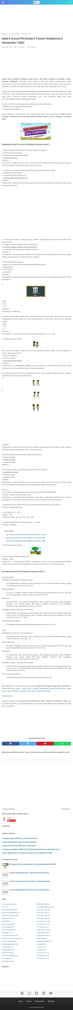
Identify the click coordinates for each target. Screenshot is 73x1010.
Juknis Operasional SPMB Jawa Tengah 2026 (19, 845)
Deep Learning (7, 924)
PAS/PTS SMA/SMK (9, 955)
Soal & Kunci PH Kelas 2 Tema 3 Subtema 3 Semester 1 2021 (26, 541)
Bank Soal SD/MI (8, 910)
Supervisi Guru (42, 952)
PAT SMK (6, 958)
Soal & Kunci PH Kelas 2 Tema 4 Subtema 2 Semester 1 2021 (26, 534)
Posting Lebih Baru (8, 809)
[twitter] (27, 744)
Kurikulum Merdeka (9, 935)
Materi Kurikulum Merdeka (11, 938)
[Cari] (70, 3)
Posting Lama (65, 809)
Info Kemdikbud (8, 930)
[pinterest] (45, 744)
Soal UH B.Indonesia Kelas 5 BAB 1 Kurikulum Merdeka (30, 881)
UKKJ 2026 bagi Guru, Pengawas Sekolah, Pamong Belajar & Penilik (27, 853)
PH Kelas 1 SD (42, 910)
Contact (28, 1001)
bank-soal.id (40, 1007)
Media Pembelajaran (9, 944)
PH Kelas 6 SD (42, 924)
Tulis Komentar (31, 47)
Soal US (40, 947)
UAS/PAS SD (42, 955)
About (20, 1001)
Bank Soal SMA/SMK (9, 912)
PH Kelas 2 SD (42, 912)
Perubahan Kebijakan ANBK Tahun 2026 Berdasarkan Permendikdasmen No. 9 (31, 849)
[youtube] (51, 994)
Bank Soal (8, 47)
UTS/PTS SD (42, 958)
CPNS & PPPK (7, 918)
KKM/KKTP (6, 932)
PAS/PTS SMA (7, 952)
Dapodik (5, 921)
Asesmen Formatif (8, 904)
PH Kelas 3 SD (42, 915)
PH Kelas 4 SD (42, 918)
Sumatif (40, 950)
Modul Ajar (6, 947)
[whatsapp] (62, 744)
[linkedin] (44, 994)
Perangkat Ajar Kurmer (45, 907)
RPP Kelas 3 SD (43, 935)
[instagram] (29, 994)
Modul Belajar (7, 950)
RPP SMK (41, 938)
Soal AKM (41, 944)
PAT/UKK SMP (42, 904)
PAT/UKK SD (7, 961)
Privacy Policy (39, 1001)
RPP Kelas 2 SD (43, 932)
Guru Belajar (7, 927)
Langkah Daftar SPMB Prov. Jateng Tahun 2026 (20, 838)
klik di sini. (8, 696)
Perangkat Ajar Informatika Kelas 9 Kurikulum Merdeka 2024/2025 (33, 864)
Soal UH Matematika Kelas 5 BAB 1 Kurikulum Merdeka (29, 890)
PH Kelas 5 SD (42, 921)
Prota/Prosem (42, 927)
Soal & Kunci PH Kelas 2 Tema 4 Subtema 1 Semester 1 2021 (26, 537)
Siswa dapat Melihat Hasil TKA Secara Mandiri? (20, 842)
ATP (4, 907)
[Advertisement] (36, 13)
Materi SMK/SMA (8, 941)
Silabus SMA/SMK (43, 941)
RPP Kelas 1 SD (43, 930)
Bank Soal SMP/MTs (9, 915)
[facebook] (10, 744)
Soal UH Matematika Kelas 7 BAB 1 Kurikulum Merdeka (29, 873)
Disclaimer (51, 1001)
